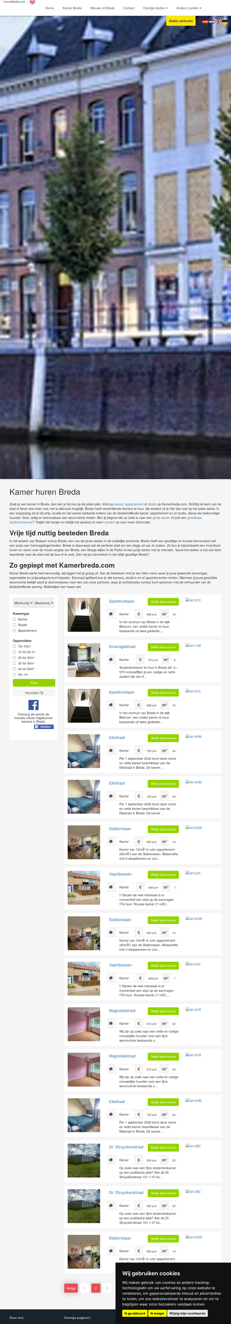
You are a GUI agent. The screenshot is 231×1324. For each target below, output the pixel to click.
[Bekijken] (44, 738)
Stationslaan (120, 828)
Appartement (27, 630)
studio (152, 504)
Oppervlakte (22, 640)
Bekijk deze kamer (163, 601)
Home (49, 8)
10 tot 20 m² (26, 652)
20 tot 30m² (26, 657)
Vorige (71, 1288)
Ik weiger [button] (157, 1313)
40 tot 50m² (26, 669)
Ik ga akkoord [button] (135, 1313)
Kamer (23, 619)
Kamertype (21, 613)
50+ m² (23, 674)
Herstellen (32, 692)
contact (109, 522)
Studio (22, 625)
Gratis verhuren (181, 21)
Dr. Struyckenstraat (126, 1147)
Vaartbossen (120, 874)
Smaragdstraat (122, 646)
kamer (119, 504)
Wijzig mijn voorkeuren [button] (187, 1313)
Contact (128, 8)
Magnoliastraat (122, 1010)
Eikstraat (117, 737)
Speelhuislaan (121, 601)
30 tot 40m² (26, 663)
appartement (134, 504)
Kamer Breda (72, 8)
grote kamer (161, 517)
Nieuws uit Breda (102, 8)
